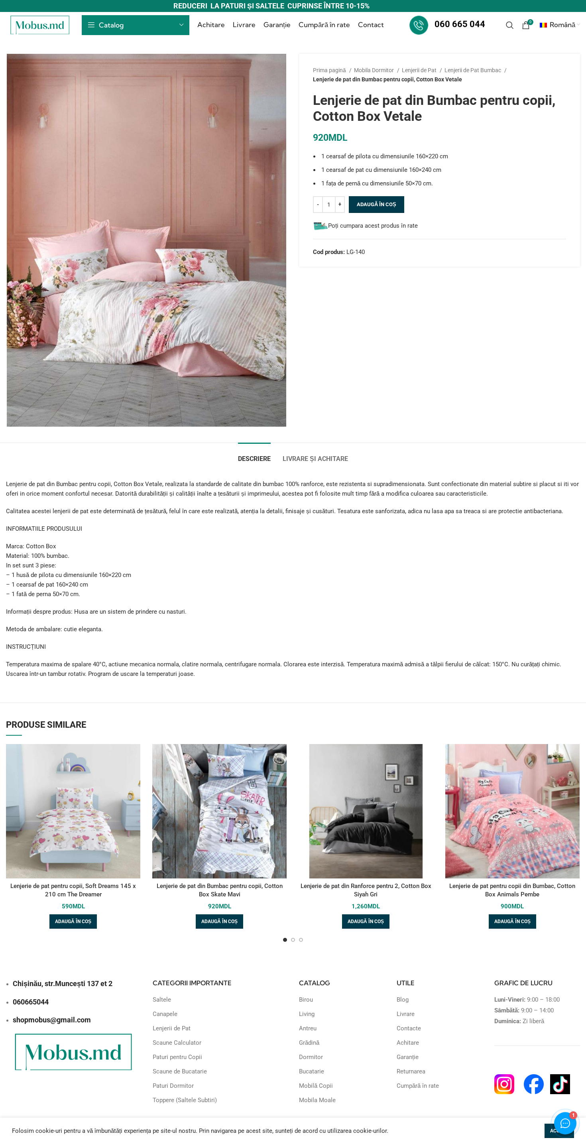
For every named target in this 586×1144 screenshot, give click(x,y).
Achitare (408, 1042)
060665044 (31, 1002)
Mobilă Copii (316, 1085)
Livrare (406, 1014)
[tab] (254, 455)
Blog (403, 999)
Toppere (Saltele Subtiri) (185, 1100)
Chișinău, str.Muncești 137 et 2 (62, 983)
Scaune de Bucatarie (180, 1071)
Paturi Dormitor (173, 1085)
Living (307, 1014)
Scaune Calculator (177, 1042)
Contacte (409, 1028)
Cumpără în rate (418, 1085)
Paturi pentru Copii (177, 1057)
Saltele (162, 999)
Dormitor (311, 1057)
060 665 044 (460, 24)
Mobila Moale (317, 1100)
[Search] (510, 25)
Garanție (408, 1057)
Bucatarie (311, 1071)
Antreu (308, 1028)
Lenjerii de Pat (420, 70)
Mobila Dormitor (374, 70)
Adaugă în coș (376, 204)
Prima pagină (330, 70)
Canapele (165, 1014)
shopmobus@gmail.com (52, 1020)
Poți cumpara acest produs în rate (373, 225)
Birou (306, 999)
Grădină (309, 1042)
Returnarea (411, 1071)
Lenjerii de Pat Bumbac (473, 70)
